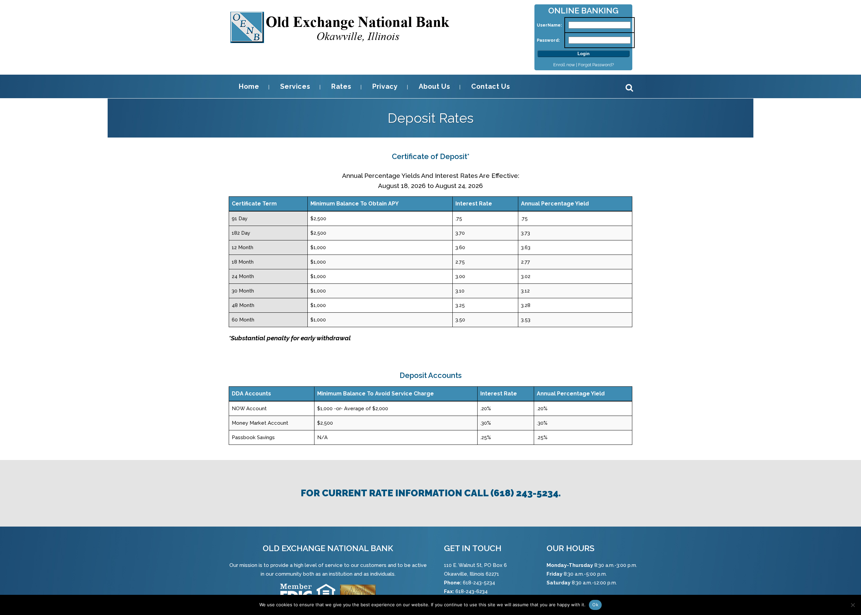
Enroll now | (565, 64)
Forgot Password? (596, 64)
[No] (852, 605)
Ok (595, 604)
